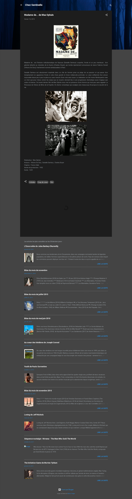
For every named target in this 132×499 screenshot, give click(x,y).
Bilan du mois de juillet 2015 (36, 294)
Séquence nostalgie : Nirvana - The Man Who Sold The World (50, 439)
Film (51, 182)
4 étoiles (32, 182)
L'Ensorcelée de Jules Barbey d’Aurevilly (41, 246)
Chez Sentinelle (33, 5)
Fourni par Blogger (67, 490)
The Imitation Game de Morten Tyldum (40, 463)
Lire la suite (102, 264)
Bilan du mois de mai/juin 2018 (37, 318)
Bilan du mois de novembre (35, 270)
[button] (106, 15)
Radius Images (71, 493)
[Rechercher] (110, 5)
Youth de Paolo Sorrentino (35, 366)
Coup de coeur (43, 182)
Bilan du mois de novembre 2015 (38, 391)
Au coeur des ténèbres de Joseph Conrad (41, 342)
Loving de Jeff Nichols (34, 415)
